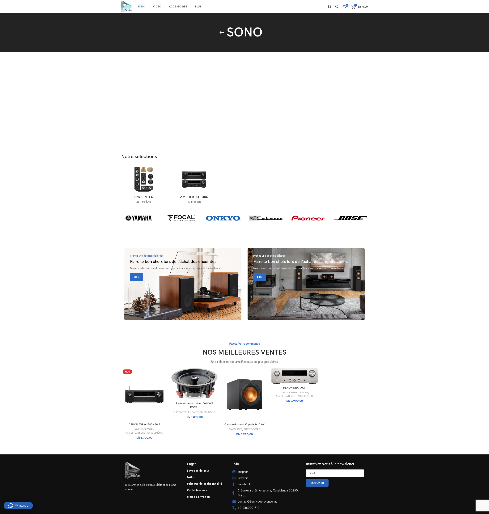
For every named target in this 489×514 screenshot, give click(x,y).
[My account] (329, 7)
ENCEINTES (180, 412)
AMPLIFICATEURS (144, 429)
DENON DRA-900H (294, 387)
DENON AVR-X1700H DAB (144, 424)
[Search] (337, 7)
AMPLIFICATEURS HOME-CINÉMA (144, 433)
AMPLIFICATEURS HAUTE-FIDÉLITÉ (294, 396)
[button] (18, 505)
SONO (211, 412)
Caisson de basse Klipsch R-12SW (244, 424)
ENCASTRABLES (197, 412)
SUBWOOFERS (252, 429)
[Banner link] (182, 284)
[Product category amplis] (194, 185)
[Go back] (222, 32)
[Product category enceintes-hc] (143, 185)
